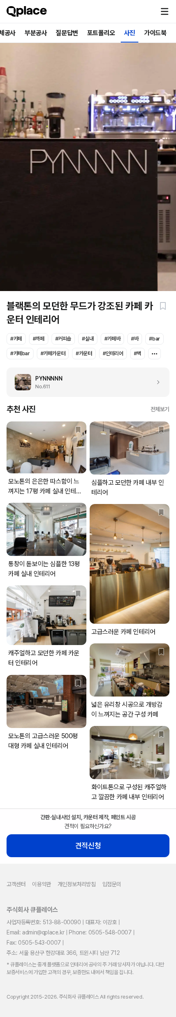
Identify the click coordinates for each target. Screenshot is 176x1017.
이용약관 (41, 884)
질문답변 (67, 33)
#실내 (88, 339)
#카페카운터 (53, 353)
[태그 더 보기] (154, 353)
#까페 (39, 339)
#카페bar (20, 353)
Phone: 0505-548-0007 (100, 932)
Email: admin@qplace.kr (35, 932)
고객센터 (16, 884)
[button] (164, 11)
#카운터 (84, 353)
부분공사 (36, 33)
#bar (154, 339)
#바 (134, 339)
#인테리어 (113, 353)
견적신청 (88, 845)
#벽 (137, 353)
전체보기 (160, 409)
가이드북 (155, 33)
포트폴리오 (101, 33)
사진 (129, 33)
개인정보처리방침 (77, 884)
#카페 (16, 339)
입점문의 (111, 884)
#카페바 (112, 339)
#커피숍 (63, 339)
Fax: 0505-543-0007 (34, 942)
